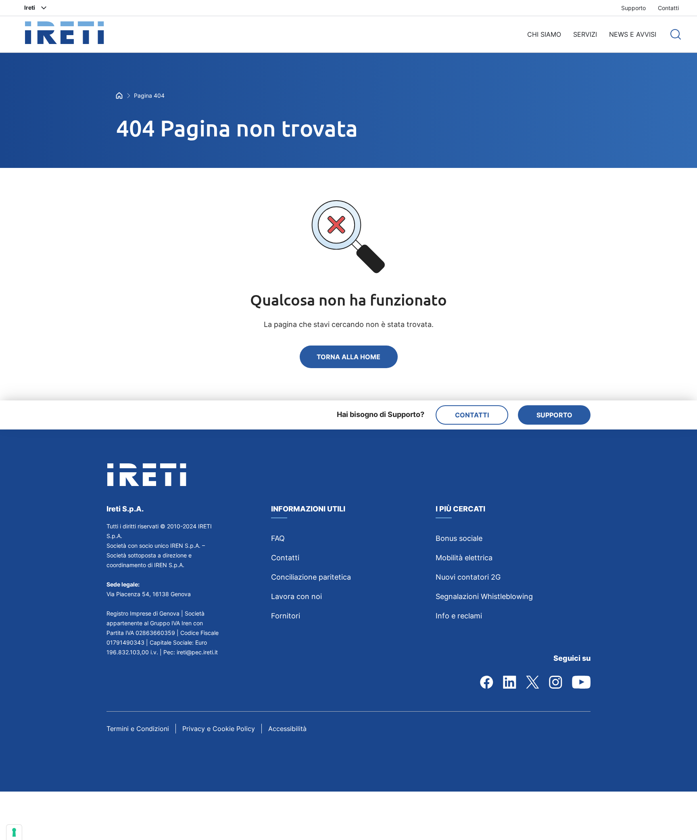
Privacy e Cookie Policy (218, 729)
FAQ (278, 538)
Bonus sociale (459, 538)
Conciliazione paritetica (311, 577)
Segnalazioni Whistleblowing (484, 596)
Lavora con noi (296, 596)
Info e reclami (459, 616)
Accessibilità (287, 729)
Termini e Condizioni (137, 729)
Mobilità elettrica (464, 557)
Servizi (585, 34)
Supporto (633, 7)
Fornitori (285, 616)
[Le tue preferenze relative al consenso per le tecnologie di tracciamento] (14, 832)
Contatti (668, 7)
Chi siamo (544, 34)
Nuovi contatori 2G (468, 577)
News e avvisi (632, 34)
